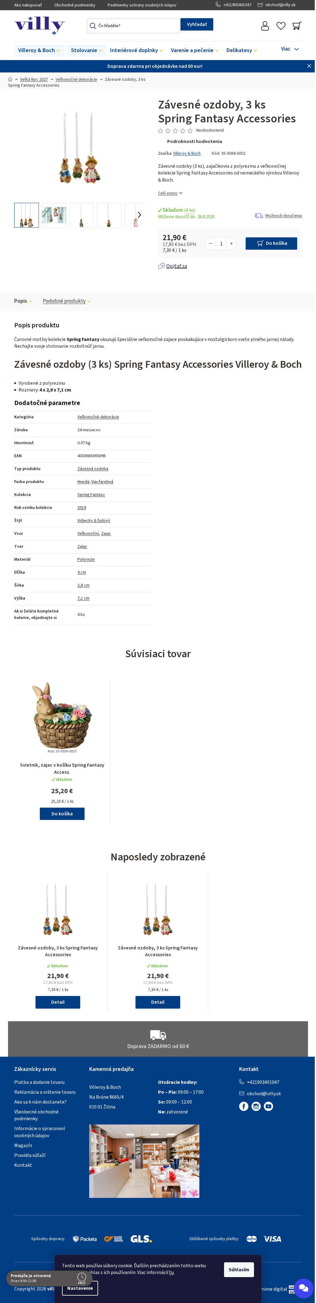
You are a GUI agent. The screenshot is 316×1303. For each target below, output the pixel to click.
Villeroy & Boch (187, 153)
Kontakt (23, 1165)
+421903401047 (237, 5)
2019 (81, 508)
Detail (57, 1002)
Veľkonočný (88, 534)
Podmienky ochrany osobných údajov (142, 5)
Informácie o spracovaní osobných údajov (39, 1132)
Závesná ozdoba (92, 469)
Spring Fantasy (91, 495)
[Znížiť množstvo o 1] (211, 243)
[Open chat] (304, 1288)
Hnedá (83, 482)
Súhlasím (239, 1269)
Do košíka (276, 243)
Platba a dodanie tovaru (39, 1082)
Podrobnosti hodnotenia (194, 141)
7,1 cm (83, 598)
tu (171, 1272)
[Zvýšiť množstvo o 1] (231, 243)
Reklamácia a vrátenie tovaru (45, 1092)
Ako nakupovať (28, 5)
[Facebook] (243, 1106)
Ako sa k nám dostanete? (40, 1102)
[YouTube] (268, 1106)
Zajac (106, 534)
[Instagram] (256, 1106)
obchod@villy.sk (280, 5)
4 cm (81, 572)
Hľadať (197, 24)
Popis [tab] (20, 301)
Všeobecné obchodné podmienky (36, 1115)
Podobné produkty (64, 301)
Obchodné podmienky (74, 5)
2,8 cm (83, 585)
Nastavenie (80, 1288)
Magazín (23, 1145)
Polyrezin (86, 559)
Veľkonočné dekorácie (98, 417)
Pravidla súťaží (29, 1155)
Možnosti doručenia (283, 216)
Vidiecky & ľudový (93, 521)
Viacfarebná (102, 482)
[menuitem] (39, 51)
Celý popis (167, 193)
